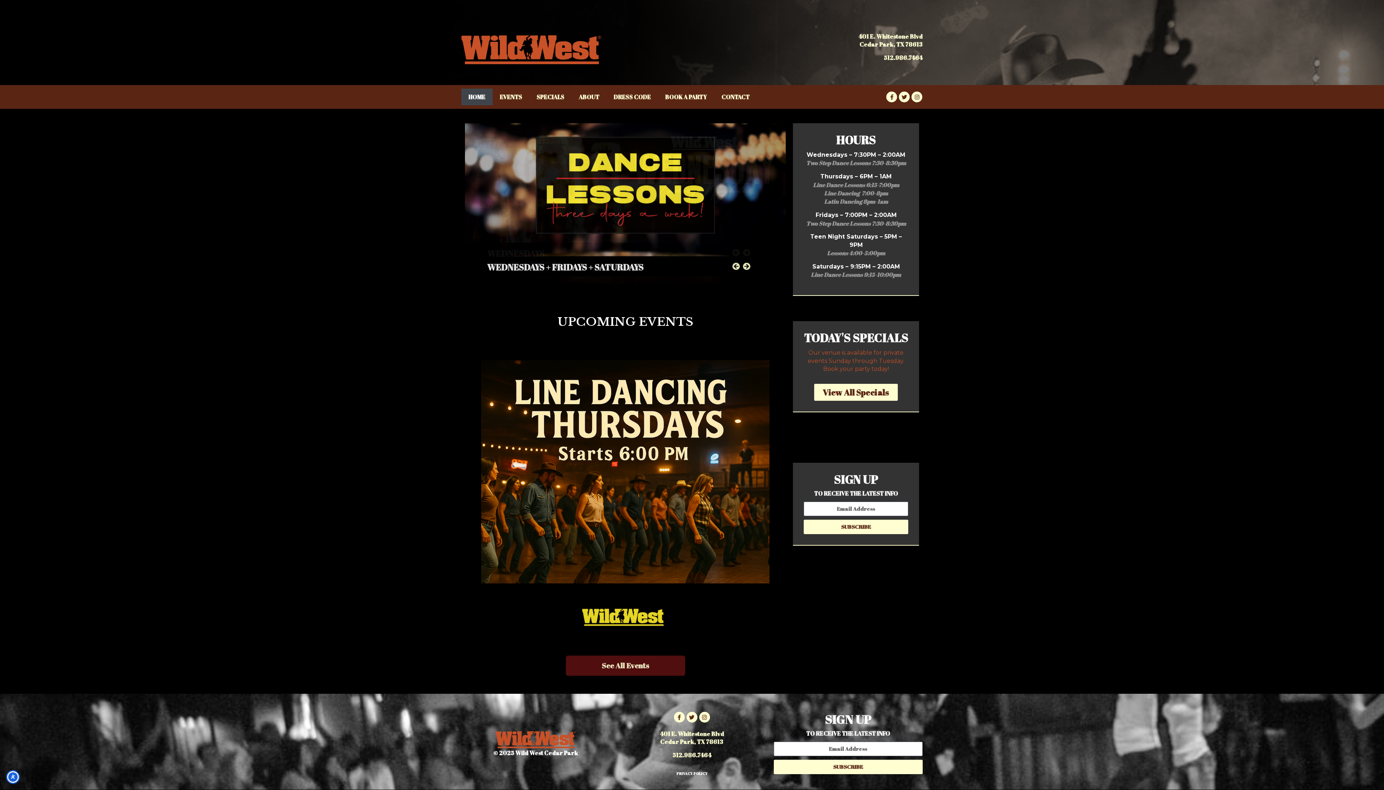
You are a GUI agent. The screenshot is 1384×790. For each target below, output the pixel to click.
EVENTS (511, 97)
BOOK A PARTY (686, 97)
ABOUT (589, 97)
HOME (477, 97)
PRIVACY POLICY (692, 773)
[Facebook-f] (891, 97)
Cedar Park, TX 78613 (891, 44)
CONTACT (736, 97)
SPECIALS (550, 97)
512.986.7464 (903, 58)
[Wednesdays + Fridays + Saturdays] (625, 203)
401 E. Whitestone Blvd (891, 36)
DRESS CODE (632, 97)
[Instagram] (916, 97)
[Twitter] (904, 97)
